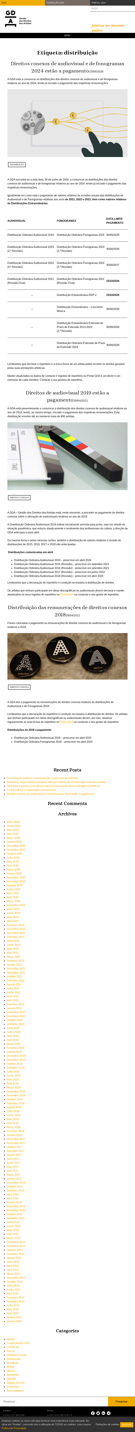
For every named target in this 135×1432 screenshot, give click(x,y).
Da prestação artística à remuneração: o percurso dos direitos (42, 778)
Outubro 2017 (15, 1147)
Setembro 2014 (16, 1254)
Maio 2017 (13, 1166)
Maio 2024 (13, 893)
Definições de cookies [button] (107, 1424)
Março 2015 (13, 1238)
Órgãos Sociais (16, 1382)
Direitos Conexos (19, 497)
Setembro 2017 (16, 1150)
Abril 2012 (13, 1313)
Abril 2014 (13, 1269)
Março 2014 (13, 1273)
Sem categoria (15, 1390)
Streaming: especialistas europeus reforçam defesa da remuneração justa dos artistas (56, 782)
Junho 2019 (13, 1075)
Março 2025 (13, 869)
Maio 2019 (13, 1079)
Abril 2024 (13, 897)
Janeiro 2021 (14, 1008)
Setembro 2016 (16, 1190)
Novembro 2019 (16, 1059)
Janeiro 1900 (14, 1321)
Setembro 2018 (16, 1103)
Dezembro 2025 (16, 845)
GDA (4, 3)
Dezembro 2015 (16, 1206)
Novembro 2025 (16, 849)
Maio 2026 (13, 830)
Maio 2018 (13, 1119)
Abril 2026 (13, 833)
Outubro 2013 (15, 1281)
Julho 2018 (13, 1111)
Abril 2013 (13, 1293)
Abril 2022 (13, 952)
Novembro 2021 (16, 972)
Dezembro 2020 (16, 1012)
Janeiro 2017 (14, 1178)
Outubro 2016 (15, 1186)
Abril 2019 (13, 1083)
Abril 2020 (13, 1040)
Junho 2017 (13, 1162)
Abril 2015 (13, 1234)
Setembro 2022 (16, 937)
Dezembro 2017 (16, 1139)
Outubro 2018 (15, 1099)
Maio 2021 (13, 996)
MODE (95, 8)
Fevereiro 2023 (15, 925)
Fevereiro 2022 (15, 960)
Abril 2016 (13, 1198)
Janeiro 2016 (14, 1202)
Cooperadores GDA (18, 1343)
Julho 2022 (13, 940)
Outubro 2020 (15, 1020)
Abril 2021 (13, 1000)
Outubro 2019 (15, 1063)
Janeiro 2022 (14, 964)
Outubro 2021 (15, 976)
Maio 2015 (13, 1230)
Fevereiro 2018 (15, 1131)
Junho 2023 (13, 913)
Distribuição (17, 164)
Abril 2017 (13, 1170)
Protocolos (13, 1386)
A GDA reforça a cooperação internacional (31, 790)
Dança (10, 1351)
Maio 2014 (13, 1265)
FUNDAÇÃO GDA (55, 3)
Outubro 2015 (15, 1214)
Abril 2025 (13, 865)
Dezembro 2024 (16, 877)
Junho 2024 (13, 889)
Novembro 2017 (16, 1143)
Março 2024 (13, 901)
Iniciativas (12, 1362)
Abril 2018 (13, 1123)
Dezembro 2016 (16, 1182)
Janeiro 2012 (14, 1317)
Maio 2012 (13, 1309)
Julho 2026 (13, 822)
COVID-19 (13, 1347)
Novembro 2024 (16, 881)
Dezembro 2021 (16, 968)
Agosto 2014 (14, 1257)
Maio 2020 (13, 1036)
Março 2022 (13, 956)
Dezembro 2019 (16, 1055)
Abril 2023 (13, 921)
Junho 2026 (13, 826)
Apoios (11, 1339)
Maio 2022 (13, 948)
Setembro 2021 (16, 980)
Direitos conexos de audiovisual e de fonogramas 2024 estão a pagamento (50, 794)
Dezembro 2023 (16, 905)
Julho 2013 (13, 1285)
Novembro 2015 (16, 1210)
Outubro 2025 (15, 853)
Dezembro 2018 (16, 1091)
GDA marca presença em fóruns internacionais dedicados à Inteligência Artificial (53, 786)
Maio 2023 (13, 917)
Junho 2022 (13, 944)
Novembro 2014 (16, 1246)
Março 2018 (13, 1127)
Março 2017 (13, 1174)
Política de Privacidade (14, 1428)
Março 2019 (13, 1087)
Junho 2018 (13, 1115)
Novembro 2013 (16, 1277)
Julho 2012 (13, 1305)
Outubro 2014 (15, 1250)
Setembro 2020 (16, 1024)
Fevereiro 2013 (15, 1297)
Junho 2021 (13, 992)
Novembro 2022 (16, 933)
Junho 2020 (13, 1032)
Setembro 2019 (16, 1067)
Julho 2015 (13, 1222)
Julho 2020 (13, 1028)
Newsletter (13, 1374)
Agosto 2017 (14, 1154)
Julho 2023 (13, 909)
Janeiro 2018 (14, 1135)
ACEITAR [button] (126, 1425)
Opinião (11, 1378)
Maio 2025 (13, 861)
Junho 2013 (13, 1289)
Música (11, 1370)
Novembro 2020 (16, 1016)
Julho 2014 (13, 1261)
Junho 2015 (13, 1226)
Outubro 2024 (15, 885)
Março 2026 (13, 837)
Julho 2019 (13, 1071)
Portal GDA (66, 594)
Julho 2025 (13, 857)
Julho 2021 (13, 988)
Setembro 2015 (16, 1218)
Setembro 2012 (16, 1301)
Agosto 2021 (14, 984)
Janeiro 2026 (14, 841)
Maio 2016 (13, 1194)
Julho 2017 (13, 1158)
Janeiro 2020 (14, 1051)
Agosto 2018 (14, 1107)
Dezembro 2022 (16, 929)
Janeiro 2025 (14, 873)
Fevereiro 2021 (15, 1004)
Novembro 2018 (16, 1095)
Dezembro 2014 (16, 1242)
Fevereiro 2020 (15, 1047)
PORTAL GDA (99, 3)
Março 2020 (13, 1044)
